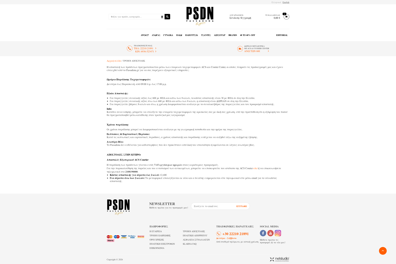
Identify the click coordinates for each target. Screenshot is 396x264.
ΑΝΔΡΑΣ (156, 35)
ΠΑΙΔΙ (179, 35)
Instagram (278, 233)
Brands (232, 35)
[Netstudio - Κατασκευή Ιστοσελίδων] (279, 259)
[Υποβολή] (167, 16)
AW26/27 (145, 35)
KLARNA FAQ (189, 243)
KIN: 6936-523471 (144, 51)
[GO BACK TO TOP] (383, 251)
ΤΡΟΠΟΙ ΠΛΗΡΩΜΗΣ (160, 235)
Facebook (263, 233)
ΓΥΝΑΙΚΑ (168, 35)
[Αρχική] (200, 17)
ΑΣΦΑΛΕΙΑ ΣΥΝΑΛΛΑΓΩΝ (196, 239)
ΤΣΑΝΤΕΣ (206, 35)
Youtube (270, 233)
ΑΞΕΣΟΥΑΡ (219, 35)
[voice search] (162, 16)
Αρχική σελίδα (114, 60)
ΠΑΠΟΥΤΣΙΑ (191, 35)
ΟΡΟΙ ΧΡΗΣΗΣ (157, 239)
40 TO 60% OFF (247, 35)
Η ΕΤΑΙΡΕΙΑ (156, 231)
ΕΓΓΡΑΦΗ (241, 206)
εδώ (255, 168)
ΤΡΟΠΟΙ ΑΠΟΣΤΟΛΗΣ (194, 231)
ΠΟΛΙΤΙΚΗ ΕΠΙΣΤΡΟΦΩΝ (162, 243)
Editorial (282, 35)
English (286, 2)
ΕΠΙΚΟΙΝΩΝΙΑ (157, 248)
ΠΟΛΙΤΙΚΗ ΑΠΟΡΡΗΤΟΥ (195, 235)
